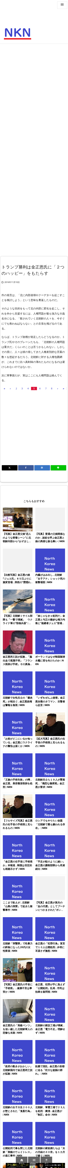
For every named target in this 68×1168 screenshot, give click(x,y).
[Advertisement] (34, 81)
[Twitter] (9, 467)
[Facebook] (26, 467)
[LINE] (58, 467)
